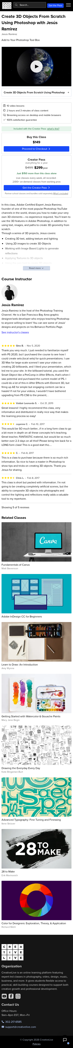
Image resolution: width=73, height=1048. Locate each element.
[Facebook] (11, 996)
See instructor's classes (15, 332)
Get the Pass (55, 5)
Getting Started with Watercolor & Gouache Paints (31, 716)
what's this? (53, 128)
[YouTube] (4, 996)
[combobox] (30, 5)
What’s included (60, 193)
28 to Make (8, 871)
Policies (37, 1044)
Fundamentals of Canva (16, 565)
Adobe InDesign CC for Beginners (22, 616)
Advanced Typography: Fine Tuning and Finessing (31, 820)
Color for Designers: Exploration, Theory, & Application (34, 923)
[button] (65, 1040)
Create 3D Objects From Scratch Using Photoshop (34, 92)
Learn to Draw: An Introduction (20, 664)
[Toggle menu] (68, 5)
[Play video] (36, 66)
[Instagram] (18, 996)
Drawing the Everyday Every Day (21, 768)
